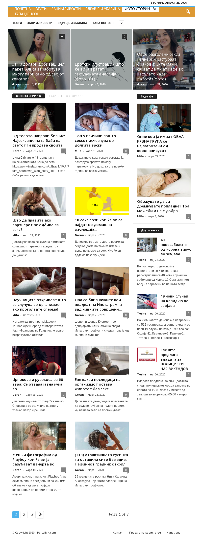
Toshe (141, 259)
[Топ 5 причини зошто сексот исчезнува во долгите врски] (102, 117)
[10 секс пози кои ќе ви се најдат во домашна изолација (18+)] (102, 201)
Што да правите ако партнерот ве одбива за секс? (35, 225)
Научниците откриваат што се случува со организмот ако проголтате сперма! (39, 304)
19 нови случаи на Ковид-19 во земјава (174, 301)
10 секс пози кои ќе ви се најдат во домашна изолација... (99, 224)
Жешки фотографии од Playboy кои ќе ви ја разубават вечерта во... (34, 459)
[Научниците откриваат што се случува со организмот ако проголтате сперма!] (39, 281)
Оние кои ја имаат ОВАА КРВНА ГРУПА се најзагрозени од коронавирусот (160, 143)
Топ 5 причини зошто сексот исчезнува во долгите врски (95, 140)
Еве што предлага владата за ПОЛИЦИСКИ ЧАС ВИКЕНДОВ (174, 359)
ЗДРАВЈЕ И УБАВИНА (103, 9)
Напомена (173, 532)
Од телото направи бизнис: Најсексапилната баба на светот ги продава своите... (39, 140)
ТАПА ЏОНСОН (27, 14)
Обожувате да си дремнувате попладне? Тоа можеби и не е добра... (163, 206)
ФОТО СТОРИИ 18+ (141, 9)
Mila (78, 151)
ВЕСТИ (41, 9)
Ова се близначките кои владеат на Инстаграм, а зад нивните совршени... (98, 304)
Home (52, 96)
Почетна (23, 9)
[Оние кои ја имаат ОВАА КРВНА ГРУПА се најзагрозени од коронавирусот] (164, 118)
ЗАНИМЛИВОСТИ (66, 9)
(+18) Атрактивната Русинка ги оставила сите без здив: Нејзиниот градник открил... (101, 459)
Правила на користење (145, 532)
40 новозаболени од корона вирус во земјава (176, 247)
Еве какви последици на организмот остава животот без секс (98, 384)
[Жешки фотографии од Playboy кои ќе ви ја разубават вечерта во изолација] (39, 436)
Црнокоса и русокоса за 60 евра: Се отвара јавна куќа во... (37, 384)
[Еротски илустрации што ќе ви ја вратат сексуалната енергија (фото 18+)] (101, 65)
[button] (187, 11)
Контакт (118, 532)
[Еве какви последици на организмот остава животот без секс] (102, 360)
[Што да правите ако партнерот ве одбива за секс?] (39, 201)
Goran (16, 84)
